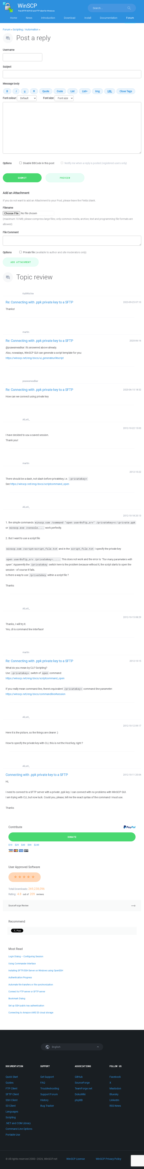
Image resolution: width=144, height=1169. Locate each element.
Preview (65, 177)
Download (69, 18)
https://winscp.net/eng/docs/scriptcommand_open (39, 484)
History (44, 1100)
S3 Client (11, 1105)
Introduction (48, 18)
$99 (30, 844)
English (56, 1046)
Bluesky (114, 1094)
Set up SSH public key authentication (26, 1005)
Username (8, 49)
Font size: (48, 98)
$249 (36, 844)
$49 (23, 844)
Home (13, 18)
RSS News (115, 1105)
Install (87, 18)
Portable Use (13, 1134)
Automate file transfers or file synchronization (30, 984)
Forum (130, 18)
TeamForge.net (83, 1088)
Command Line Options (19, 1129)
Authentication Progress (20, 977)
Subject (7, 66)
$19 (10, 844)
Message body (11, 83)
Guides (10, 1082)
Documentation (108, 18)
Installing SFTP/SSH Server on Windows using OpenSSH (35, 970)
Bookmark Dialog (16, 998)
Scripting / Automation (25, 29)
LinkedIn (114, 1100)
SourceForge (82, 1082)
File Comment (11, 232)
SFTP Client (12, 1094)
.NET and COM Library (18, 1123)
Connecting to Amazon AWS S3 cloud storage (30, 1012)
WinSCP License (75, 1159)
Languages (12, 1111)
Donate (72, 836)
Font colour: (9, 98)
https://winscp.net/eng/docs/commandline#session (35, 694)
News (29, 18)
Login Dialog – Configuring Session (25, 956)
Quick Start (12, 1077)
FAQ (42, 1082)
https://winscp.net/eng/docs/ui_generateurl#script (35, 358)
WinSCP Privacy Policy (108, 1159)
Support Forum (49, 1094)
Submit (22, 177)
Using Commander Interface (22, 963)
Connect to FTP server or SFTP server (26, 991)
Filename (8, 207)
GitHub (79, 1077)
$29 (17, 844)
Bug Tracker (47, 1105)
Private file (54, 252)
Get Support (47, 1077)
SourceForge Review (18, 905)
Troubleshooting (49, 1088)
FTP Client (11, 1088)
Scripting (11, 1117)
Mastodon (115, 1088)
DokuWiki (80, 1094)
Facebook (115, 1077)
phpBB (79, 1100)
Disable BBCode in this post (38, 163)
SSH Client (11, 1100)
